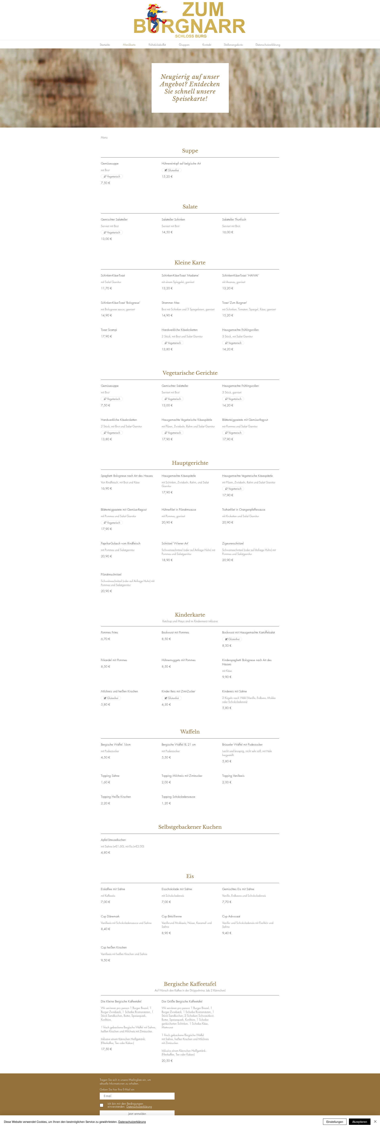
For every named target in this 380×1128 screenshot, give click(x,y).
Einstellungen (334, 1122)
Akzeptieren (359, 1122)
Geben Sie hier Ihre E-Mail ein (117, 1089)
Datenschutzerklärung (132, 1122)
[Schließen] (375, 1122)
